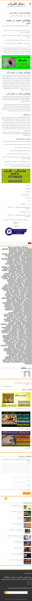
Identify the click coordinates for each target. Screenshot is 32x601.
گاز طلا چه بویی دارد (21, 337)
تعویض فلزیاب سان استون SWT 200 (25, 273)
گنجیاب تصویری (28, 347)
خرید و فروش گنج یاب (25, 194)
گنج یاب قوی (5, 340)
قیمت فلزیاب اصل (22, 334)
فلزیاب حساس (11, 324)
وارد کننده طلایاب (7, 361)
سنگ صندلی (22, 293)
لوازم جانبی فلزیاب (7, 348)
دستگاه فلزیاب (23, 288)
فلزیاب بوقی (29, 321)
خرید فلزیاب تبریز (20, 281)
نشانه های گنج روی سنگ (19, 360)
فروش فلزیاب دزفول (17, 309)
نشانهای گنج (10, 360)
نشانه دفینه (15, 358)
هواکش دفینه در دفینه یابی (27, 361)
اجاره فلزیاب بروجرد (13, 250)
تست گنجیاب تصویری (27, 268)
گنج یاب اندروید (14, 339)
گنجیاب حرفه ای (28, 348)
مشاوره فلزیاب (21, 353)
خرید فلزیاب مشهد (28, 286)
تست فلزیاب (12, 265)
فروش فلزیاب (27, 188)
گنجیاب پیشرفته (4, 345)
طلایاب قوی (15, 296)
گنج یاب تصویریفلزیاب (20, 340)
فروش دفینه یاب (20, 301)
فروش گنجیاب (29, 316)
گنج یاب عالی (12, 340)
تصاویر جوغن (19, 268)
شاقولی (7, 293)
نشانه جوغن (29, 358)
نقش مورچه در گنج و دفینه (24, 428)
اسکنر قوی (5, 254)
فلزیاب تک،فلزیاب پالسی (27, 322)
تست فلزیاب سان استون (27, 267)
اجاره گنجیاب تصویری (27, 254)
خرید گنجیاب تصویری (12, 286)
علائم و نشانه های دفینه (15, 298)
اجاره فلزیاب (29, 250)
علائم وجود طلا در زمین (18, 541)
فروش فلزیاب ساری (27, 311)
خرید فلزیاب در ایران (11, 281)
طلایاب (14, 294)
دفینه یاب (29, 291)
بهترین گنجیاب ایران (9, 263)
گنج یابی (15, 342)
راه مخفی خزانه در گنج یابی (17, 523)
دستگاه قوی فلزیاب (15, 288)
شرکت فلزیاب (28, 294)
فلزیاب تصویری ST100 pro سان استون (22, 383)
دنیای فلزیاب (16, 3)
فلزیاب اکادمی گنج (28, 319)
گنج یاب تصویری (28, 340)
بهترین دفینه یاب (17, 260)
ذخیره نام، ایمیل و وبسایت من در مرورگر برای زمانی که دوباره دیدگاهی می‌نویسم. (17, 490)
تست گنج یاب (4, 267)
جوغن (18, 275)
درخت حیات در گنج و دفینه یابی (23, 408)
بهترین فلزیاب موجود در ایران (26, 263)
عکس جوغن (24, 298)
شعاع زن (22, 294)
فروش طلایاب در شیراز (7, 303)
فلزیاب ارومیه (22, 317)
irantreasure (17, 247)
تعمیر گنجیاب (5, 270)
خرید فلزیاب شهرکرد (27, 285)
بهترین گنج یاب (16, 263)
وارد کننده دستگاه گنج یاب (16, 361)
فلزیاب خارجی (4, 324)
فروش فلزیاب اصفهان (27, 306)
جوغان (22, 275)
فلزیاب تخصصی (15, 321)
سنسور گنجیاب (28, 293)
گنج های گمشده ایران (27, 339)
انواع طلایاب (8, 255)
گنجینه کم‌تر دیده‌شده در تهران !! (16, 559)
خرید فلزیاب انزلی (11, 280)
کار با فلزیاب (29, 337)
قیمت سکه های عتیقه (13, 332)
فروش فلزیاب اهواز (8, 306)
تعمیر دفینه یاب (12, 268)
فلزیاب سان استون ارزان (6, 327)
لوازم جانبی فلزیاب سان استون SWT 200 (12, 350)
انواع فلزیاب (29, 257)
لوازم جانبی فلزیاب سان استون (26, 350)
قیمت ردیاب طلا (21, 332)
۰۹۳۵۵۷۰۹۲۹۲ (23, 204)
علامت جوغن (27, 447)
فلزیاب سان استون (28, 327)
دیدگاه (28, 462)
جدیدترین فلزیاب (28, 275)
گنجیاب (24, 345)
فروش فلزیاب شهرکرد (13, 312)
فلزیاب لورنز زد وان (14, 330)
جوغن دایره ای (6, 275)
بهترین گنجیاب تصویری (27, 265)
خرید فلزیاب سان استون (27, 283)
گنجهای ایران (29, 345)
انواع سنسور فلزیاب (7, 386)
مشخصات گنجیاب (13, 355)
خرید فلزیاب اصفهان (19, 280)
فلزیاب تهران (18, 322)
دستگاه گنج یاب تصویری (6, 288)
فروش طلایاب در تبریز (27, 303)
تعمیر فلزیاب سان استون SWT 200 (15, 270)
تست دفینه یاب (19, 265)
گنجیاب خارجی (21, 348)
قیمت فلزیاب (27, 197)
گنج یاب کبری (29, 342)
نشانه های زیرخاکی (28, 360)
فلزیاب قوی (14, 329)
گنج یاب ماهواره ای (21, 342)
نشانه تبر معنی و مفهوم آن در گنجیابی (15, 535)
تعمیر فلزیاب (6, 268)
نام (29, 475)
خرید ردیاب (29, 278)
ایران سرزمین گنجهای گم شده (14, 257)
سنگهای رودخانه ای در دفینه (17, 553)
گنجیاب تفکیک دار (12, 347)
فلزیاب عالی (29, 329)
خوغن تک (29, 288)
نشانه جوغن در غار (22, 358)
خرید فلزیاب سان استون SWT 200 (15, 283)
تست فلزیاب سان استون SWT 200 (15, 267)
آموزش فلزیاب (20, 249)
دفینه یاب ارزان (23, 291)
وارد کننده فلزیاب (28, 363)
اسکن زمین (11, 254)
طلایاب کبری (9, 296)
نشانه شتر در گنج (8, 358)
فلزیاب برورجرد (7, 319)
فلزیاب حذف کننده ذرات (27, 324)
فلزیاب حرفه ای (18, 324)
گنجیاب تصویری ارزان (20, 347)
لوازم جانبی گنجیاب (28, 352)
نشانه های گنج (13, 15)
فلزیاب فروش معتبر (21, 329)
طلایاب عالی (21, 296)
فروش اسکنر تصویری (20, 299)
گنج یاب (20, 339)
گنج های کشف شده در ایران (8, 337)
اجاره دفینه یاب (5, 249)
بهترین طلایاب (10, 260)
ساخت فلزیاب (16, 291)
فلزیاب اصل (16, 317)
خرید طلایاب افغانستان (21, 278)
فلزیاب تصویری (8, 321)
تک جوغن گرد (7, 273)
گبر (15, 337)
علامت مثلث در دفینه (5, 298)
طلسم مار (29, 298)
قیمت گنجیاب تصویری (6, 335)
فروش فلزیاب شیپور (27, 314)
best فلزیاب (25, 247)
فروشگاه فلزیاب (12, 316)
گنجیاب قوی (15, 348)
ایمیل (28, 480)
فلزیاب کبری (22, 330)
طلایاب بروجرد (8, 294)
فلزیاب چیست (12, 322)
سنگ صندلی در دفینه (14, 293)
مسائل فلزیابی (28, 353)
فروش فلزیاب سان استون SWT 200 (25, 312)
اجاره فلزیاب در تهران (27, 252)
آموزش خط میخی (28, 249)
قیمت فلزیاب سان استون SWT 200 (25, 335)
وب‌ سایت (28, 484)
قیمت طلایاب (5, 332)
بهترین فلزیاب (29, 262)
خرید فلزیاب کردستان (18, 285)
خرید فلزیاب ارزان (28, 280)
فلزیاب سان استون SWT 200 (18, 327)
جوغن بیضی (13, 275)
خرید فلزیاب (27, 185)
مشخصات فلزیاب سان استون (12, 353)
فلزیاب (29, 200)
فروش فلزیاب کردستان (18, 314)
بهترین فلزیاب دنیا (22, 262)
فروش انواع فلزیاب (28, 301)
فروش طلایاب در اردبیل (11, 301)
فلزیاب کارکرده (28, 330)
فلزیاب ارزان (29, 317)
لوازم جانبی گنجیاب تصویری (18, 352)
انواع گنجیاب (23, 257)
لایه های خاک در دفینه (18, 547)
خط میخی (5, 286)
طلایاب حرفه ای (28, 296)
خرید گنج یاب (27, 191)
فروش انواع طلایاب (11, 299)
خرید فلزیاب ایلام (28, 281)
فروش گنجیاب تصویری (21, 316)
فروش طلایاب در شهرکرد (17, 303)
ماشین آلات (9, 352)
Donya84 (27, 15)
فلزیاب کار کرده (7, 329)
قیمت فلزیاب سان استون (12, 334)
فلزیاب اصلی (10, 317)
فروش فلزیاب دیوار (9, 309)
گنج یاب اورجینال (7, 339)
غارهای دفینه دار (28, 299)
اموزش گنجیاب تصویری (16, 255)
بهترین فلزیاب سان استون (12, 262)
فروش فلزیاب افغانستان (18, 306)
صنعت (18, 294)
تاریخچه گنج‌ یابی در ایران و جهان (16, 529)
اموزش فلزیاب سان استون (26, 255)
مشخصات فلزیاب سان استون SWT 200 (24, 355)
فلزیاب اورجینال (20, 319)
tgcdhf (10, 247)
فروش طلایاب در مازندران (26, 304)
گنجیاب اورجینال (11, 345)
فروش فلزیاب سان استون (18, 311)
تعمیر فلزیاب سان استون (27, 270)
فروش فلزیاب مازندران (9, 314)
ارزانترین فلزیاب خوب (18, 254)
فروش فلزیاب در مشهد (27, 309)
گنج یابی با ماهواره (8, 342)
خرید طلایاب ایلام (13, 278)
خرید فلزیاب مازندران (9, 285)
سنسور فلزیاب (9, 291)
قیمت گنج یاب (15, 335)
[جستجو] (6, 498)
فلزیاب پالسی (22, 321)
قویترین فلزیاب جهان (5, 330)
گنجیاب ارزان (18, 345)
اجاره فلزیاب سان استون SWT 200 (16, 252)
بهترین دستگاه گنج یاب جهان (26, 260)
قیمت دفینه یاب (28, 332)
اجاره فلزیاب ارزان (22, 250)
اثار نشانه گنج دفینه (13, 249)
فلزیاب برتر (14, 319)
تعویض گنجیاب (14, 273)
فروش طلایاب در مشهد (16, 304)
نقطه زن (4, 360)
